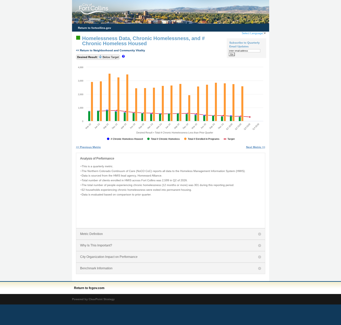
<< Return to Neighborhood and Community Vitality (110, 50)
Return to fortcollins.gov (94, 27)
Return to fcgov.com (89, 288)
